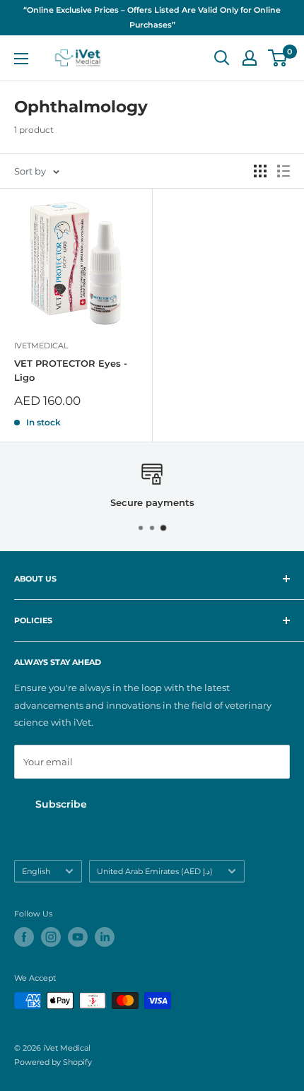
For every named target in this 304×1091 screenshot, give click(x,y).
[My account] (249, 58)
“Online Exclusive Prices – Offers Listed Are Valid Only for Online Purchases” (152, 17)
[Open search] (222, 58)
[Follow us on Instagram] (51, 937)
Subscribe (61, 804)
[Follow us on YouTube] (78, 937)
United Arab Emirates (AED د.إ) (155, 871)
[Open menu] (21, 58)
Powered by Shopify (53, 1062)
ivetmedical (41, 345)
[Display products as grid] (260, 171)
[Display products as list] (283, 171)
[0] (278, 57)
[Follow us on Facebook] (24, 937)
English (36, 871)
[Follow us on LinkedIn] (105, 937)
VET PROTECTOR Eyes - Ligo (70, 370)
